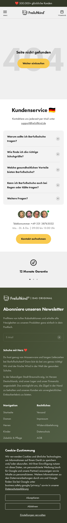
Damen (7, 418)
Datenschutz (43, 431)
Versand (41, 412)
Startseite (8, 412)
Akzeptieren (32, 497)
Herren (7, 425)
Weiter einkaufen (33, 63)
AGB (39, 437)
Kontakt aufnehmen (33, 238)
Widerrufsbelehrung (47, 425)
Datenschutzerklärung (17, 488)
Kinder (6, 431)
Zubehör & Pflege (12, 437)
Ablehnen (32, 506)
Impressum (42, 418)
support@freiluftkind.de (33, 123)
